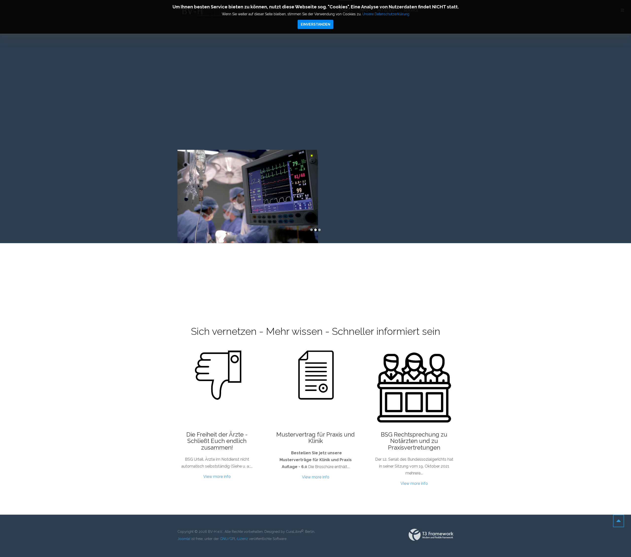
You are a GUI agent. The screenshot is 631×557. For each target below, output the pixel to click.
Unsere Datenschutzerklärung (385, 14)
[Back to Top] (618, 521)
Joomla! (183, 539)
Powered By (431, 535)
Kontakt (478, 190)
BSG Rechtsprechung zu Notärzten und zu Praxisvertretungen (414, 441)
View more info (217, 476)
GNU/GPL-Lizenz (234, 539)
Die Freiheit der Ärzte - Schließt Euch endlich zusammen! (217, 441)
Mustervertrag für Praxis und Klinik (315, 437)
